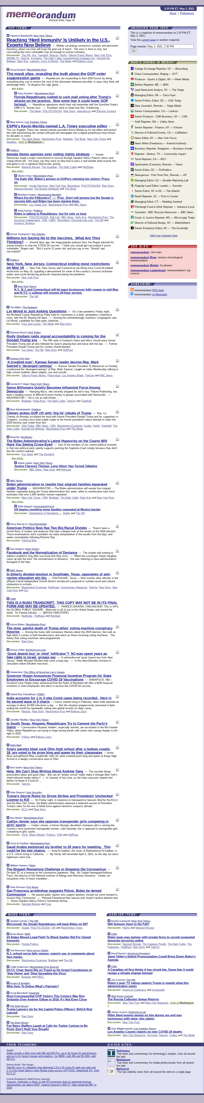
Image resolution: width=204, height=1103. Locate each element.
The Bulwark (30, 307)
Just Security (33, 792)
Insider (87, 425)
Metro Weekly (37, 834)
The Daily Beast (31, 139)
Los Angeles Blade (72, 375)
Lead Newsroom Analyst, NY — (159, 89)
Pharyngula (53, 375)
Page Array (39, 400)
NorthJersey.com (36, 650)
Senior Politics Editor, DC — (157, 100)
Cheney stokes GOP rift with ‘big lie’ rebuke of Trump (49, 413)
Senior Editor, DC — (152, 169)
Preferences (187, 13)
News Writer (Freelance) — (160, 143)
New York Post (102, 55)
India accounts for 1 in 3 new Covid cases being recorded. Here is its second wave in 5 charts (59, 700)
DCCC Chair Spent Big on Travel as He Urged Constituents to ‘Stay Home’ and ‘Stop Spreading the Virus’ (49, 971)
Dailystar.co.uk (137, 1012)
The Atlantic (38, 234)
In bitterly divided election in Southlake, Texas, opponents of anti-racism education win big (59, 576)
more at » (31, 142)
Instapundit (158, 989)
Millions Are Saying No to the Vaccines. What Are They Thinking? (53, 240)
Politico (14, 150)
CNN (44, 220)
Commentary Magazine (74, 587)
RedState (88, 167)
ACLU (24, 809)
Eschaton (36, 58)
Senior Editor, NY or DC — (157, 190)
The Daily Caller (52, 58)
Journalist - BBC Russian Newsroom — (163, 212)
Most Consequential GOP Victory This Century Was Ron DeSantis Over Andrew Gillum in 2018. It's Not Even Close (47, 997)
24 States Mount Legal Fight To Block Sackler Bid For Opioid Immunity (49, 938)
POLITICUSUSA (52, 111)
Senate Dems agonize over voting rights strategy (48, 154)
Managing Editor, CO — (161, 180)
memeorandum (139, 252)
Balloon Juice (85, 61)
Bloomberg (73, 185)
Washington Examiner (69, 425)
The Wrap (79, 139)
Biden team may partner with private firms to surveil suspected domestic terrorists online (151, 938)
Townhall (43, 55)
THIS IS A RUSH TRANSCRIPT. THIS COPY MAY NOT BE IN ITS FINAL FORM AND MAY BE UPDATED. (62, 604)
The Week (66, 61)
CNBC (52, 220)
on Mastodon (159, 294)
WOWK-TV (13, 58)
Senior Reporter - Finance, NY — (158, 127)
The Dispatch (46, 454)
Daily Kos (22, 61)
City (26, 590)
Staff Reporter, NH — (154, 121)
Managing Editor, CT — (158, 201)
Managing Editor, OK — (155, 95)
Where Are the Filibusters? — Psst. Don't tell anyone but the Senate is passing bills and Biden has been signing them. (64, 199)
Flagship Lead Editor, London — (158, 185)
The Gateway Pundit (154, 944)
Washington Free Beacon (44, 967)
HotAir (63, 55)
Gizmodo (152, 1035)
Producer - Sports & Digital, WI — (161, 79)
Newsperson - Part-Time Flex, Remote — (160, 175)
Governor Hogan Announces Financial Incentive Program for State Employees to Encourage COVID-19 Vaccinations (59, 677)
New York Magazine (156, 1002)
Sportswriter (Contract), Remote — (158, 164)
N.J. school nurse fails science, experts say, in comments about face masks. (50, 955)
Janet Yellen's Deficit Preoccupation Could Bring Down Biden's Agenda (152, 958)
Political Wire (29, 540)
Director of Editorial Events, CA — (160, 132)
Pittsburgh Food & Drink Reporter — (164, 206)
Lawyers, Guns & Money (44, 61)
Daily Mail (15, 745)
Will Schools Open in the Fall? (128, 924)
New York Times (43, 36)
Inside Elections (38, 185)
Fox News (27, 349)
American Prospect (139, 953)
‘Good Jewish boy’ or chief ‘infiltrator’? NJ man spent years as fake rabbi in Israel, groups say (57, 655)
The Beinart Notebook (46, 188)
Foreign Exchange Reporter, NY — (161, 68)
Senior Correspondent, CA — (156, 111)
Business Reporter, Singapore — (163, 148)
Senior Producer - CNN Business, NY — (160, 116)
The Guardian (49, 167)
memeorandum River (143, 257)
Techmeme (123, 1050)
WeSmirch (122, 1068)
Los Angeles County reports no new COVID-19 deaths (145, 1031)
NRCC (40, 976)
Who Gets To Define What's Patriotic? (33, 986)
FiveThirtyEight (37, 524)
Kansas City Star (19, 358)
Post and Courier (31, 323)
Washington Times (72, 927)
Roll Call (55, 217)
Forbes (173, 1035)
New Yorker (32, 549)
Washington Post (36, 70)
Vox (34, 55)
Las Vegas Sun (38, 204)
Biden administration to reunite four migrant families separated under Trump (57, 486)
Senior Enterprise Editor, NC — (161, 228)
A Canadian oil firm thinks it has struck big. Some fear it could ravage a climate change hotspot (150, 971)
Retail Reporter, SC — (156, 196)
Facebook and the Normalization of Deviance (42, 552)
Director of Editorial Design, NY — (162, 222)
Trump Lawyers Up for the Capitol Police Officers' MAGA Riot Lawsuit (49, 1010)
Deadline (12, 142)
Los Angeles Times (36, 122)
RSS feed (158, 290)
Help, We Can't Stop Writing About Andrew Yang (45, 771)
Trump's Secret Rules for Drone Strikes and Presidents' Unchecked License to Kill (60, 797)
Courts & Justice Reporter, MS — (164, 217)
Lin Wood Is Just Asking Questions (37, 311)
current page (148, 39)
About (173, 13)
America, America (24, 223)
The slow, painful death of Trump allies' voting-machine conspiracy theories (60, 630)
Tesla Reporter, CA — (150, 159)
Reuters (26, 711)
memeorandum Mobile (144, 265)
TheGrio (89, 375)
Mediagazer (123, 1059)
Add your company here (164, 235)
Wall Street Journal (122, 996)
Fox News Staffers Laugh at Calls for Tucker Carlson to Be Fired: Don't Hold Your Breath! (47, 1027)
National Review (31, 167)
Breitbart (26, 400)
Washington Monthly (49, 195)
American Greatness (134, 989)
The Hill (26, 55)
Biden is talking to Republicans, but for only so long (50, 213)
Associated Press (44, 506)
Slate (32, 865)
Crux (48, 904)
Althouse (66, 469)
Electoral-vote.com (82, 220)
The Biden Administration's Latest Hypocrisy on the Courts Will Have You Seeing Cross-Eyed (57, 442)
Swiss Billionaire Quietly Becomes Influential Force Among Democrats (53, 389)
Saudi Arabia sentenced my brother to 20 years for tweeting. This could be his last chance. (59, 848)
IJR (53, 927)
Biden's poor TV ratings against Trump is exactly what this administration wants (148, 984)
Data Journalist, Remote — (157, 105)
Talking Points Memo (80, 55)
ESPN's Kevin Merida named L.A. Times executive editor (57, 126)
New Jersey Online (37, 950)
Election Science (106, 111)
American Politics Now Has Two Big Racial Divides (47, 528)
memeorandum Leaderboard (148, 270)
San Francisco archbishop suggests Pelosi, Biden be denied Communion (54, 892)
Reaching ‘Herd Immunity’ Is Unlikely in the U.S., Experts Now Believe (58, 42)
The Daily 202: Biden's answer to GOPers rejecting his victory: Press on (62, 180)
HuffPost (68, 349)
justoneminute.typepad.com (79, 58)
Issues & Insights (20, 983)
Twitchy (25, 58)
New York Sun (57, 185)
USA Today (34, 332)
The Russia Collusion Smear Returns (133, 999)
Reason (53, 55)
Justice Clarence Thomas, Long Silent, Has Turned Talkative (55, 466)
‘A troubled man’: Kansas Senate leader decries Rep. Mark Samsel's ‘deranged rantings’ (53, 364)
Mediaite (68, 139)
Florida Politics (30, 944)
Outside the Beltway (32, 428)
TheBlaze (39, 615)
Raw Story (69, 111)
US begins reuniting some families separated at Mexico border (57, 509)
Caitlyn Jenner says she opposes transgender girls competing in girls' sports (58, 823)
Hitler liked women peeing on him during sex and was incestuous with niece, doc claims (145, 1016)
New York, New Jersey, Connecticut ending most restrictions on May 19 (58, 266)
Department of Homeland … (45, 513)
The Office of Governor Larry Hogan (44, 672)
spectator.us (84, 111)
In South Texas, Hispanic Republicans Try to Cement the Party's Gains (57, 725)
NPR (27, 934)
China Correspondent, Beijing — (156, 73)
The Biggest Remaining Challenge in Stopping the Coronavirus (56, 869)
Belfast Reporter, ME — (151, 84)
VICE (25, 834)
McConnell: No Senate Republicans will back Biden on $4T (47, 924)
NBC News (80, 204)
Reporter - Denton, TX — (160, 153)
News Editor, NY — (155, 138)
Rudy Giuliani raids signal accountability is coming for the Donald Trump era (56, 338)
